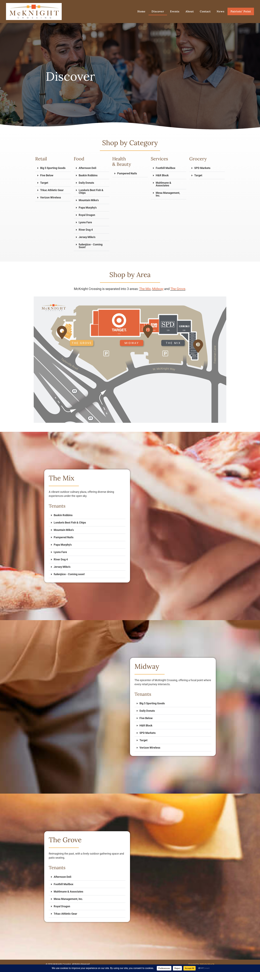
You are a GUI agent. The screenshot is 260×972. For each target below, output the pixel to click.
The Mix (145, 289)
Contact (205, 11)
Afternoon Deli (87, 168)
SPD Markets (202, 168)
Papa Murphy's (88, 207)
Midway (157, 289)
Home (141, 11)
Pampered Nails (127, 173)
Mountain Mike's (89, 200)
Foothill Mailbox (165, 168)
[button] (53, 168)
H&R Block (162, 175)
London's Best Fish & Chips (91, 191)
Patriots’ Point (241, 11)
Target (44, 182)
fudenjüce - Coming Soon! (90, 246)
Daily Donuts (86, 182)
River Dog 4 (86, 229)
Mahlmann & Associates (163, 184)
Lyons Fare (85, 222)
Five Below (46, 175)
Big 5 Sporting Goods (52, 168)
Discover (158, 11)
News (220, 11)
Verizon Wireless (50, 197)
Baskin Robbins (88, 175)
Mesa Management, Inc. (168, 194)
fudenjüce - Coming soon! (69, 574)
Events (175, 11)
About (190, 11)
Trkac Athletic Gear (52, 190)
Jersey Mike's (87, 237)
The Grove (177, 289)
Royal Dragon (87, 215)
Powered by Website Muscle (201, 964)
